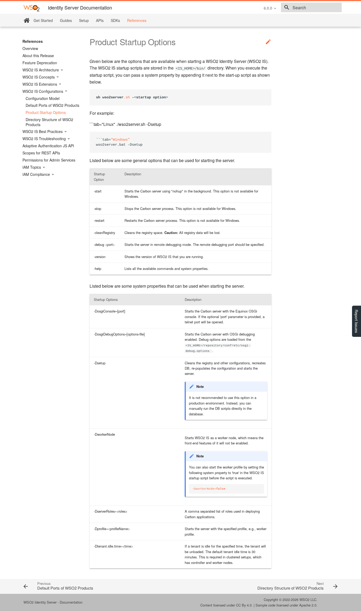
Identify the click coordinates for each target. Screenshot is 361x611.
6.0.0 (268, 8)
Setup (84, 20)
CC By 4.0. (244, 605)
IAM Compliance (36, 174)
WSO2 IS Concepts (39, 77)
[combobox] (311, 7)
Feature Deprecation (39, 62)
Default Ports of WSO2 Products (52, 105)
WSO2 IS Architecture (41, 69)
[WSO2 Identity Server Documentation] (31, 7)
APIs (100, 20)
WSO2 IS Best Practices (43, 131)
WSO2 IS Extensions (40, 84)
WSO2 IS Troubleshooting (44, 138)
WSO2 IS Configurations (43, 91)
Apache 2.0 (307, 605)
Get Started (43, 20)
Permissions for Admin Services (48, 160)
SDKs (115, 20)
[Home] (27, 20)
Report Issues (356, 321)
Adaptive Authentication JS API (48, 145)
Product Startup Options (46, 112)
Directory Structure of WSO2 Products (49, 122)
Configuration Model (42, 98)
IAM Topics (32, 167)
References (136, 20)
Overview (30, 48)
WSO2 (304, 599)
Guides (66, 20)
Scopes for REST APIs (41, 152)
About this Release (38, 55)
